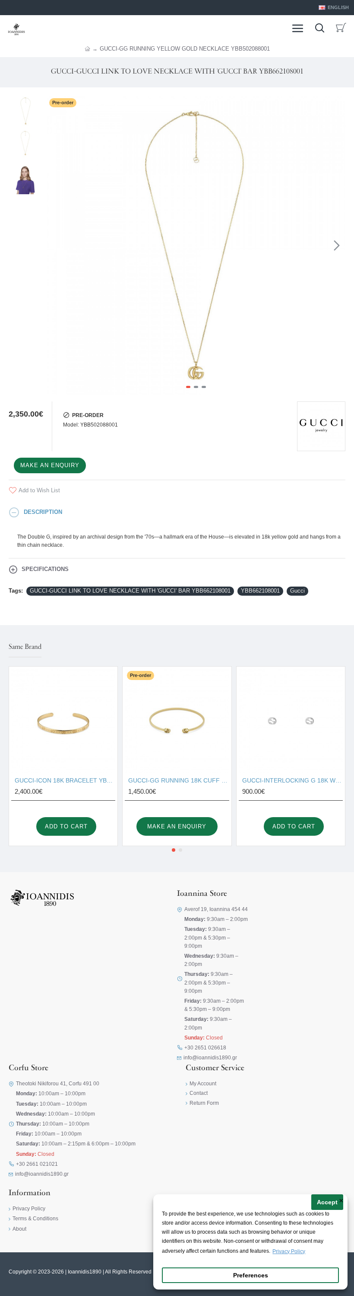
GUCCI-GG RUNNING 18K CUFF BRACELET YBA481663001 (178, 780)
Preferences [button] (250, 1275)
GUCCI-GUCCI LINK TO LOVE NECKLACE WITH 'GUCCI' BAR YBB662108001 (130, 590)
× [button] (341, 1201)
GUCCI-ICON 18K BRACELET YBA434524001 (65, 780)
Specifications (45, 569)
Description (43, 512)
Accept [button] (327, 1202)
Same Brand (25, 647)
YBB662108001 (260, 590)
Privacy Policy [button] (288, 1251)
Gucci (297, 590)
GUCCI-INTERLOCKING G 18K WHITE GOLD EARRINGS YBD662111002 (292, 780)
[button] (55, 245)
